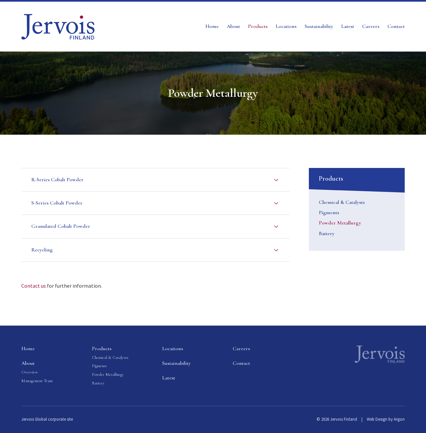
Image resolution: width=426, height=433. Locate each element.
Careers (370, 26)
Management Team (37, 380)
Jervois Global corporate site (47, 419)
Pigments (329, 212)
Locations (286, 26)
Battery (326, 233)
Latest (347, 26)
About (233, 26)
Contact (396, 26)
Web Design (377, 419)
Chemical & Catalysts (342, 202)
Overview (29, 372)
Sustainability (319, 26)
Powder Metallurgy (340, 222)
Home (212, 26)
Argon (399, 419)
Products (258, 26)
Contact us (33, 285)
